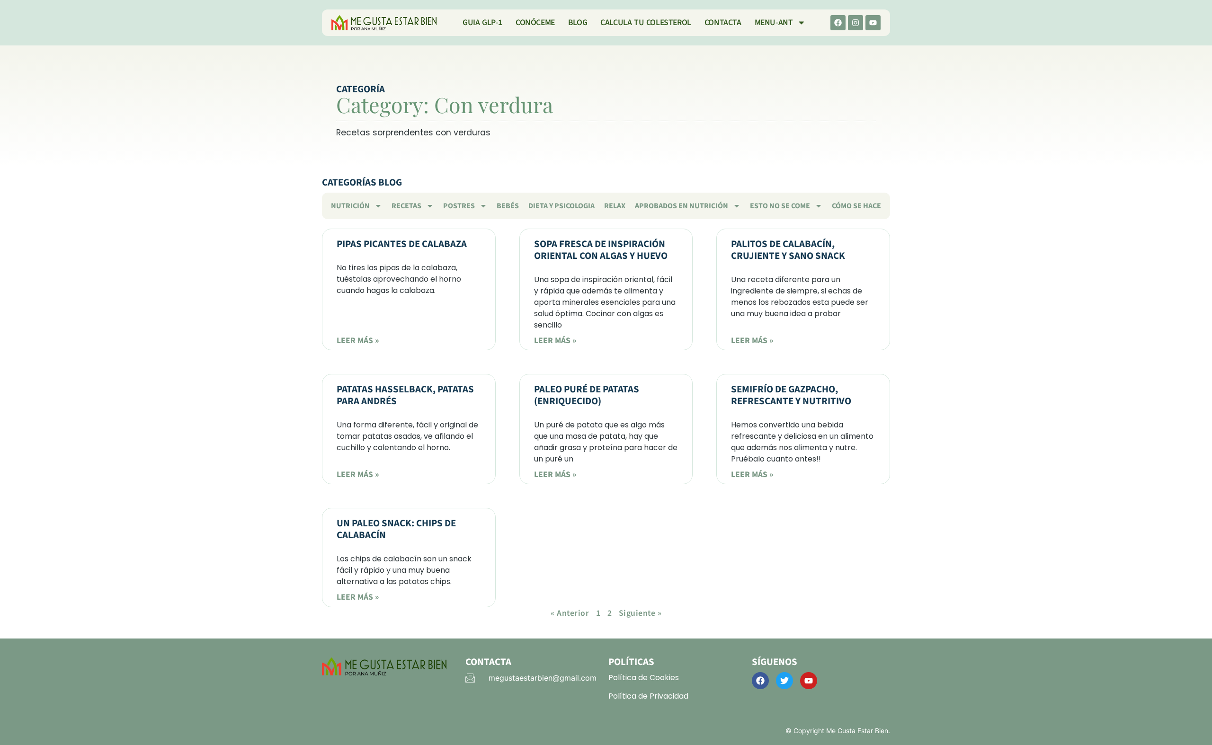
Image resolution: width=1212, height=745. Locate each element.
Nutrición (350, 206)
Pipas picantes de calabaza (402, 244)
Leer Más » (358, 340)
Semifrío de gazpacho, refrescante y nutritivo (791, 395)
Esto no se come (780, 206)
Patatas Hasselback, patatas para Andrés (405, 395)
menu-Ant (774, 22)
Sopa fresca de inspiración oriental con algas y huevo (601, 250)
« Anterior (570, 613)
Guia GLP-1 (482, 22)
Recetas (406, 206)
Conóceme (535, 22)
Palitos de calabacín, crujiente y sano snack (788, 250)
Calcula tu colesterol (645, 22)
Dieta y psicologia (561, 206)
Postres (459, 206)
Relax (614, 206)
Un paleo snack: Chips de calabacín (396, 529)
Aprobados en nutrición (681, 206)
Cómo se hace (856, 206)
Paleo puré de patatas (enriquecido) (586, 395)
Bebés (508, 206)
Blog (577, 22)
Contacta (722, 22)
